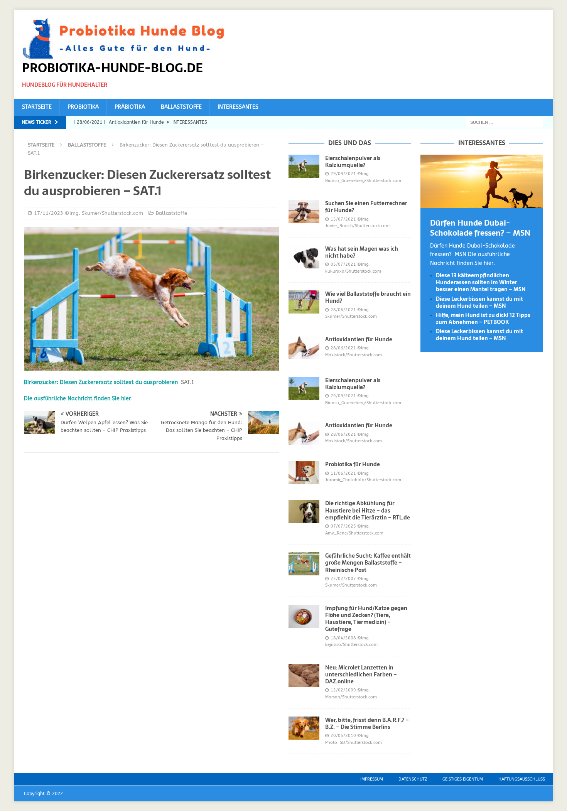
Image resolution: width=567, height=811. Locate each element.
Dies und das (349, 143)
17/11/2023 (48, 213)
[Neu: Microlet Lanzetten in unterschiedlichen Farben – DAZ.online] (304, 675)
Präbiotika (130, 107)
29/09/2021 (343, 173)
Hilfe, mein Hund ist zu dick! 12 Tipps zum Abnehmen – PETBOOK (483, 318)
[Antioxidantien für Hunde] (304, 347)
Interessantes (238, 107)
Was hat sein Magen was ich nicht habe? (361, 252)
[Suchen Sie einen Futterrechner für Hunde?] (304, 211)
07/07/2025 (343, 526)
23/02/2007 (343, 578)
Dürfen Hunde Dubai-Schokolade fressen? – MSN (480, 228)
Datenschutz (412, 779)
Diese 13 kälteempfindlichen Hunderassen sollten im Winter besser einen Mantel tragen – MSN (481, 282)
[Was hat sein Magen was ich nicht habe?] (304, 256)
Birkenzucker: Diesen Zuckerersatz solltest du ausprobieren (101, 382)
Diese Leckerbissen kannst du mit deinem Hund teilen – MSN (479, 302)
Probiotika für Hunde (352, 464)
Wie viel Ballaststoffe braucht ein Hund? (368, 297)
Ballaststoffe (181, 107)
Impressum (371, 779)
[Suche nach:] (504, 122)
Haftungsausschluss (521, 779)
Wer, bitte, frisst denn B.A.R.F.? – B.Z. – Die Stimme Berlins (367, 723)
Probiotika (83, 107)
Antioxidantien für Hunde (358, 339)
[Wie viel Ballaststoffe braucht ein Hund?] (304, 302)
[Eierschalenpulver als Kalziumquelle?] (304, 166)
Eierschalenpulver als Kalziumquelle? (353, 161)
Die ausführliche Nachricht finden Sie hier (77, 398)
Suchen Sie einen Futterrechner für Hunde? (366, 206)
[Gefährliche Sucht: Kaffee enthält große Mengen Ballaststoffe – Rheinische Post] (304, 563)
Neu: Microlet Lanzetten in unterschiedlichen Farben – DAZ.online (361, 674)
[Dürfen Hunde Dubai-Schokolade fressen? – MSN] (481, 203)
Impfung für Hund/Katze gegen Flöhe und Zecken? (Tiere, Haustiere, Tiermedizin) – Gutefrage (366, 619)
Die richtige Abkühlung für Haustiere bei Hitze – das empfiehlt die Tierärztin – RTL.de (367, 510)
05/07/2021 (343, 264)
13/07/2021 (343, 219)
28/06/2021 (343, 309)
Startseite (37, 107)
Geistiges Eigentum (462, 779)
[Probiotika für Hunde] (304, 472)
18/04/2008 (343, 638)
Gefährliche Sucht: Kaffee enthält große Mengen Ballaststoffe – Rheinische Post (368, 562)
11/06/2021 (343, 473)
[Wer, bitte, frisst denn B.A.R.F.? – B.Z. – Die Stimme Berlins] (304, 728)
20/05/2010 (343, 735)
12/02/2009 (343, 690)
